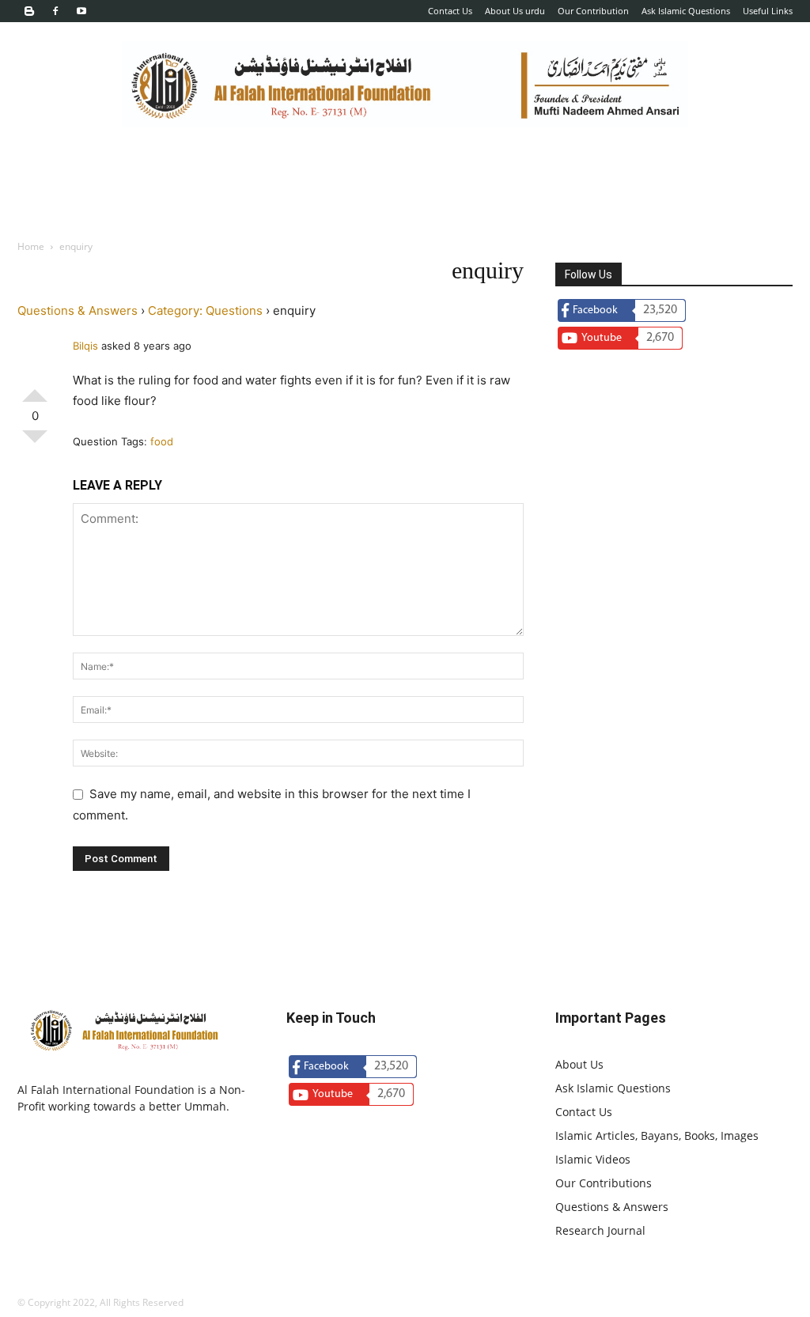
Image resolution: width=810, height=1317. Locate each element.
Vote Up (34, 389)
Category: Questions (205, 310)
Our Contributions (603, 1182)
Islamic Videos (592, 1159)
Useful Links (768, 11)
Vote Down (34, 443)
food (161, 441)
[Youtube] (81, 11)
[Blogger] (29, 11)
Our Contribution (593, 11)
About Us (579, 1064)
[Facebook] (55, 11)
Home (30, 246)
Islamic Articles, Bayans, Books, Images (657, 1135)
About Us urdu (515, 11)
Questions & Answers (77, 310)
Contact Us (450, 11)
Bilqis (85, 345)
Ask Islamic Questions (686, 11)
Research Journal (600, 1230)
